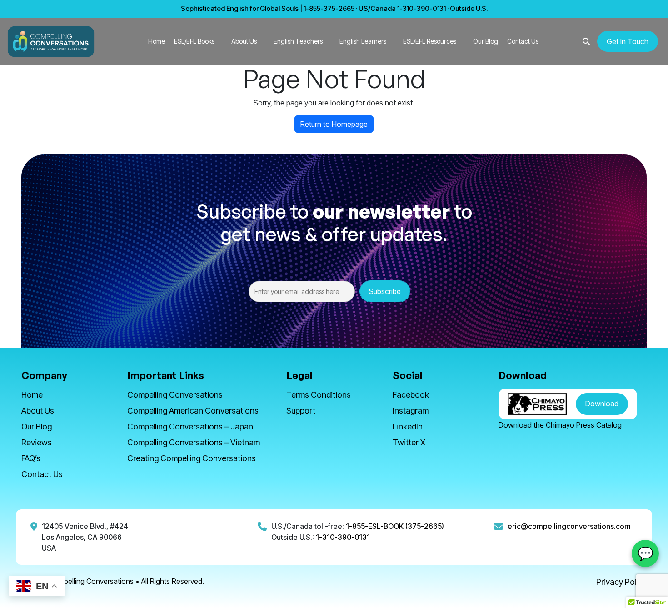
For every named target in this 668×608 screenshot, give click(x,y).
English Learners (362, 41)
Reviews (36, 442)
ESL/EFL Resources (429, 41)
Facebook (411, 394)
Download (601, 403)
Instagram (411, 410)
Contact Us (522, 41)
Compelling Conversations (175, 394)
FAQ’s (30, 458)
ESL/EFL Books (194, 41)
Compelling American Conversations (193, 410)
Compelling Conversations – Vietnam (193, 442)
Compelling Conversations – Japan (190, 426)
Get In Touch (627, 41)
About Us (244, 41)
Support (300, 410)
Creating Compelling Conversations (191, 458)
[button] (586, 41)
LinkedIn (408, 426)
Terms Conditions (318, 394)
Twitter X (409, 442)
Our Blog (485, 41)
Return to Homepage (334, 124)
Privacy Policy (621, 582)
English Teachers (298, 41)
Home (156, 41)
